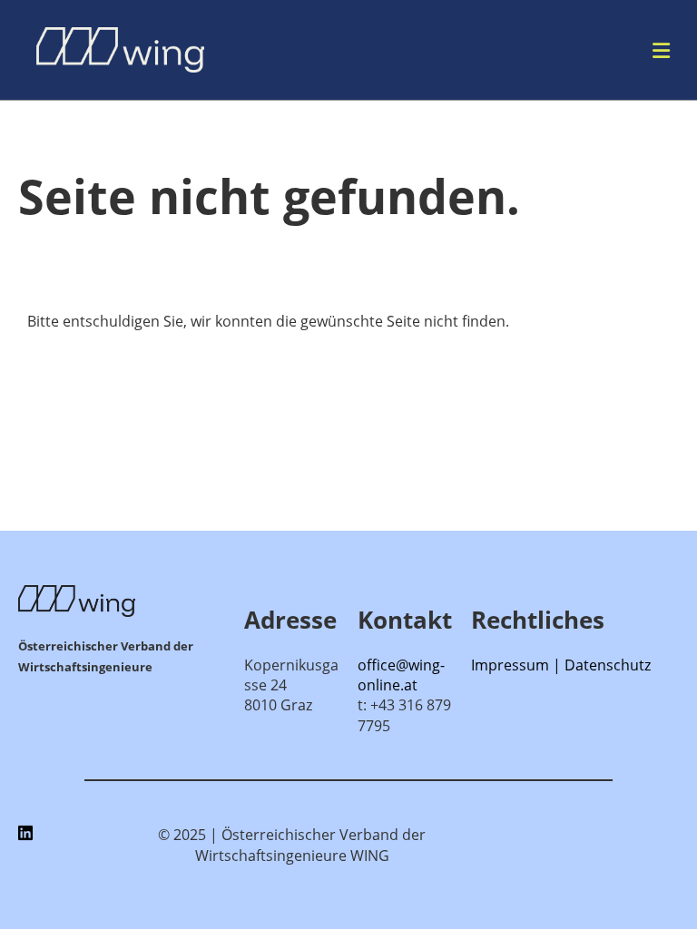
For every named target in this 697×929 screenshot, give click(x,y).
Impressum (510, 665)
